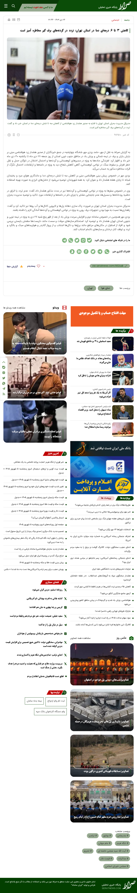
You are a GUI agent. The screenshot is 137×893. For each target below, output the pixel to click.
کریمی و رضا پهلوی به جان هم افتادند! (45, 607)
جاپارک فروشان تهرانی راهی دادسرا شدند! (113, 611)
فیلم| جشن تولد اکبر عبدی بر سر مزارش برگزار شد (37, 392)
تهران (90, 288)
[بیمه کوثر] (102, 485)
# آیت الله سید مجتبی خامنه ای (113, 851)
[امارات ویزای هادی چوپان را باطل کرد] (122, 378)
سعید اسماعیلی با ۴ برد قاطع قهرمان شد (94, 341)
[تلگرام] (3, 388)
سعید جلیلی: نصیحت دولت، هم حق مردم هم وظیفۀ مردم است (36, 616)
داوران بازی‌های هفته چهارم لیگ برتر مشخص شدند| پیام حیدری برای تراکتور (100, 521)
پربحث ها (106, 498)
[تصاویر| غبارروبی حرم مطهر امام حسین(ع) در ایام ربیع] (102, 801)
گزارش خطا (12, 267)
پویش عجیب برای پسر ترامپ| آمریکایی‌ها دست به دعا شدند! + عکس (34, 569)
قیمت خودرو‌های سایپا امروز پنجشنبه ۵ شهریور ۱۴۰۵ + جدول (38, 480)
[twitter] (93, 251)
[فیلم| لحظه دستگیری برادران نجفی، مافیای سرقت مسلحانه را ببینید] (35, 421)
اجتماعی (115, 20)
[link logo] (115, 5)
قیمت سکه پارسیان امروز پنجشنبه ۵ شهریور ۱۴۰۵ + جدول (39, 497)
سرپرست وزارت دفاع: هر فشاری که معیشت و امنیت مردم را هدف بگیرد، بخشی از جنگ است (35, 665)
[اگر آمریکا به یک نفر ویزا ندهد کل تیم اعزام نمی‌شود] (122, 395)
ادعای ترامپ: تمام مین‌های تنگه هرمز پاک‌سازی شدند (39, 655)
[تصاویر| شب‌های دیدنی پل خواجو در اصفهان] (102, 664)
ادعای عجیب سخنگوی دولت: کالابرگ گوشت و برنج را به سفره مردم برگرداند (100, 549)
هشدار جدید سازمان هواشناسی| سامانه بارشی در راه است (39, 549)
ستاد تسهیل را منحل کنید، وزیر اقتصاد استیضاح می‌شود (94, 412)
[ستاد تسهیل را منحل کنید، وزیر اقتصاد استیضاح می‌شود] (122, 412)
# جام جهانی (104, 843)
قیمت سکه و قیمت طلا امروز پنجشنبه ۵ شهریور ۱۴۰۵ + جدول (37, 504)
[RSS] (3, 394)
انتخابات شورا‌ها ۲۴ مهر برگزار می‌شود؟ (114, 529)
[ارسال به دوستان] (13, 19)
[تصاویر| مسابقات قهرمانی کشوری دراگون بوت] (102, 756)
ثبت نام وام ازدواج (56, 701)
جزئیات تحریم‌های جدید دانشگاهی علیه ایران (111, 569)
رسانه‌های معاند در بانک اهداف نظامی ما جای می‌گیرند (93, 360)
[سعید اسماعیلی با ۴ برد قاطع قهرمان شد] (122, 344)
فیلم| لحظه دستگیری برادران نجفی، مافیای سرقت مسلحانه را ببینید (36, 434)
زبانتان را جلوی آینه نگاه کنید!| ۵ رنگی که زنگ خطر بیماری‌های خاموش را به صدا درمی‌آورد (33, 540)
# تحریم (88, 851)
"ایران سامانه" (77, 885)
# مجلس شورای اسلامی (116, 866)
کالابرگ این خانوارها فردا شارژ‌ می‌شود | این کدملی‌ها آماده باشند (103, 625)
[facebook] (86, 251)
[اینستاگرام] (3, 372)
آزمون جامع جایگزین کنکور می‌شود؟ (115, 593)
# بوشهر (107, 836)
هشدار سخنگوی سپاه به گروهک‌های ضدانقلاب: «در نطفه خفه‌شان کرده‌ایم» (100, 578)
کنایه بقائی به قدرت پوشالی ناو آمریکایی (44, 598)
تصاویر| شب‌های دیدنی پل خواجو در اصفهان (106, 680)
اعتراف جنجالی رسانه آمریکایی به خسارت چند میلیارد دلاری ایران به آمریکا (100, 538)
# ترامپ (93, 836)
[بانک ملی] (102, 448)
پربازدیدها (125, 498)
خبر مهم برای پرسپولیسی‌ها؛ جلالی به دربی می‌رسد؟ (109, 512)
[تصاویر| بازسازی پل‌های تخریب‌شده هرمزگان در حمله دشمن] (102, 710)
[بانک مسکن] (102, 316)
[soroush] (72, 251)
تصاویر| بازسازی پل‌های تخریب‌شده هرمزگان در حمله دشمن (102, 724)
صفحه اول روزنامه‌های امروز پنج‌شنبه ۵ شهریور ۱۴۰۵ (41, 524)
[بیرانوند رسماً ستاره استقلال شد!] (122, 429)
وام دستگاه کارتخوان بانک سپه (50, 712)
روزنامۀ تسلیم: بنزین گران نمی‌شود (47, 590)
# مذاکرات (123, 859)
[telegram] (100, 251)
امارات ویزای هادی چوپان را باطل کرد (94, 375)
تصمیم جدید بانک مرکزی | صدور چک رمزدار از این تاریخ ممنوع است (35, 531)
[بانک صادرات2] (102, 466)
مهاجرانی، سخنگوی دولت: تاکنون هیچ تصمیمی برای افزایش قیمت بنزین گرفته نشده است (34, 644)
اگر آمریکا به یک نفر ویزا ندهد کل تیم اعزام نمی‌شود (94, 394)
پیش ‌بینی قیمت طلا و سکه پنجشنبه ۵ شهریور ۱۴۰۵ (41, 562)
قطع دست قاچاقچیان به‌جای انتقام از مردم (45, 676)
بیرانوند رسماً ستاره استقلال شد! (97, 427)
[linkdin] (79, 251)
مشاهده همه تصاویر (80, 638)
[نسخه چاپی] (8, 19)
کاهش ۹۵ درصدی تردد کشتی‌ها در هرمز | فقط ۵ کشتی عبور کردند (102, 586)
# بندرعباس (122, 836)
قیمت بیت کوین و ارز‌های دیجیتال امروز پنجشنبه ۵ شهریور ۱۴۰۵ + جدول (33, 471)
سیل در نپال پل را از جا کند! (50, 625)
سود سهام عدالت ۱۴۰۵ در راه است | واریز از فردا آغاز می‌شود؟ (105, 618)
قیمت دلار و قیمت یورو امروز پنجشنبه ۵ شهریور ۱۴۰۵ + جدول (37, 511)
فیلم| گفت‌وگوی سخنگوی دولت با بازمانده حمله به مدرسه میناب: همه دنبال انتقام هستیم (36, 345)
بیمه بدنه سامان (34, 701)
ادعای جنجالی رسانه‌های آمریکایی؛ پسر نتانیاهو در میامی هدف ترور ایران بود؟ (100, 560)
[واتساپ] (3, 383)
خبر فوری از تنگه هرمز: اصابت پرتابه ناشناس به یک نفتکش (39, 462)
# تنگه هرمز (122, 843)
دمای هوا (105, 288)
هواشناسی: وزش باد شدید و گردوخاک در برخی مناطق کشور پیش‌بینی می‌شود (100, 602)
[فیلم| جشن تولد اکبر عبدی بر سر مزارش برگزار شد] (35, 377)
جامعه (127, 20)
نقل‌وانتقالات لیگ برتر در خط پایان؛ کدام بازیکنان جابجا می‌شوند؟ (103, 505)
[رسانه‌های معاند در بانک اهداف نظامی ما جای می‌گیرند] (122, 361)
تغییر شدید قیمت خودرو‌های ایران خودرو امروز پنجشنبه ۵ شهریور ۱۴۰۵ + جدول (33, 488)
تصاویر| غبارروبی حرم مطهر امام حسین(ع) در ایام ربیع (101, 817)
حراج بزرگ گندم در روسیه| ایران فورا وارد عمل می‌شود (41, 556)
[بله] (3, 367)
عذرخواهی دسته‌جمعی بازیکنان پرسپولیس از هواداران (39, 633)
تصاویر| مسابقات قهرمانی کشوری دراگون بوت (106, 771)
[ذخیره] (18, 19)
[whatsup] (106, 251)
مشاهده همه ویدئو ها (14, 308)
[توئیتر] (3, 378)
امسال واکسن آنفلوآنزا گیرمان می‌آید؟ (47, 518)
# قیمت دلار (106, 859)
